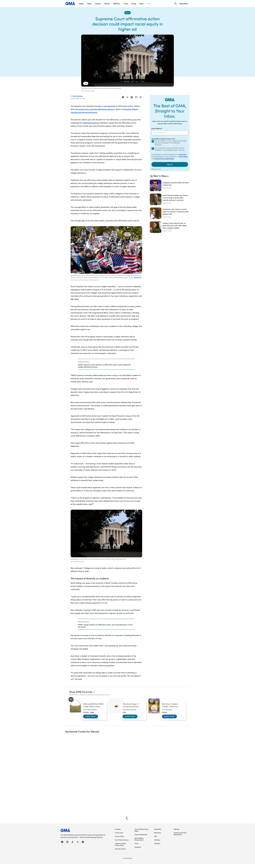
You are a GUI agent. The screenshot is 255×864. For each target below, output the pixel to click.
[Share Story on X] (127, 97)
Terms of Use (182, 154)
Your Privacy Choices (121, 840)
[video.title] (127, 61)
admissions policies (91, 122)
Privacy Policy (183, 156)
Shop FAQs (157, 829)
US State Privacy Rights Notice (164, 159)
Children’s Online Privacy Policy (120, 844)
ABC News (157, 833)
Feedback (138, 847)
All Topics (157, 843)
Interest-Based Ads (141, 834)
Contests (118, 829)
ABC (155, 836)
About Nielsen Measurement (139, 839)
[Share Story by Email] (136, 97)
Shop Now (90, 716)
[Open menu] (148, 3)
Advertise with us (120, 849)
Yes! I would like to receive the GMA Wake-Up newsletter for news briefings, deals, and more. (170, 149)
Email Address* (157, 128)
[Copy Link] (140, 97)
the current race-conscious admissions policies (95, 109)
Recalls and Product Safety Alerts (180, 833)
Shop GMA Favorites (80, 691)
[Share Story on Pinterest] (131, 97)
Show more (137, 277)
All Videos (157, 840)
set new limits (109, 106)
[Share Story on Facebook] (123, 97)
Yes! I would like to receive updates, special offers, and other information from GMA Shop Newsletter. (171, 143)
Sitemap (176, 829)
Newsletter (184, 3)
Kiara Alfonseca (78, 96)
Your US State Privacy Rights (141, 830)
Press (136, 843)
